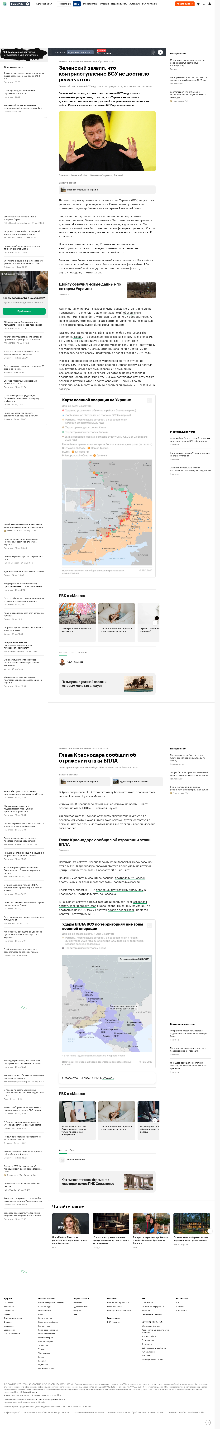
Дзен (75, 1314)
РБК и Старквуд (181, 1244)
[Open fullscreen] (149, 400)
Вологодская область (48, 1322)
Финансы (8, 418)
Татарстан (43, 1345)
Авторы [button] (63, 652)
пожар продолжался (121, 909)
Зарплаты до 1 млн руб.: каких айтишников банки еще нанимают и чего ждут (188, 94)
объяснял (129, 312)
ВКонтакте (77, 1302)
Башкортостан (45, 1318)
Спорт (7, 404)
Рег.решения (148, 1340)
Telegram (77, 1310)
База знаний (9, 1329)
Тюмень (41, 1349)
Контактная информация (153, 1306)
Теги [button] (72, 652)
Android (180, 1306)
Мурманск (43, 1364)
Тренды (173, 68)
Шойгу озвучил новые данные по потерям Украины (90, 286)
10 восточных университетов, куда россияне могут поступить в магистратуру (187, 62)
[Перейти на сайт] (24, 55)
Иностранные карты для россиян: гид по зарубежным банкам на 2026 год (189, 78)
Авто (6, 1098)
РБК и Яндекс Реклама (14, 651)
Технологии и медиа (13, 237)
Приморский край (46, 1368)
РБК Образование (12, 1333)
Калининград (44, 1325)
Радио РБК (17, 4)
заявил (123, 204)
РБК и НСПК (9, 342)
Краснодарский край (48, 1329)
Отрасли (8, 1142)
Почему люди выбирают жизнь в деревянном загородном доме (191, 1239)
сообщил (142, 791)
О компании (147, 1302)
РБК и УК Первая (11, 562)
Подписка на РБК (115, 1306)
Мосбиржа (32, 1399)
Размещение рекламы (152, 1314)
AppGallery (181, 1310)
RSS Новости (113, 1322)
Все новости (12, 67)
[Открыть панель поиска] (204, 4)
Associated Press (130, 208)
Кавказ (41, 1356)
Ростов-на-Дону (45, 1341)
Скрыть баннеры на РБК (118, 1302)
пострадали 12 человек (130, 877)
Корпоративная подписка (119, 1310)
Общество (9, 111)
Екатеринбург (44, 1306)
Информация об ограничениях (19, 1412)
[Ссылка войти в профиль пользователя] (209, 3)
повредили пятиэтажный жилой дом (119, 889)
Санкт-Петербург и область (51, 1302)
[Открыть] (24, 4)
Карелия (42, 1360)
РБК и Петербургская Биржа (17, 222)
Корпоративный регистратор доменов (155, 1331)
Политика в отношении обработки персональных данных (136, 1412)
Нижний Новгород (46, 1333)
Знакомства (147, 1343)
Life (54, 1247)
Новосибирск (44, 1310)
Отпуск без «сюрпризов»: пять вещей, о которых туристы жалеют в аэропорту (190, 773)
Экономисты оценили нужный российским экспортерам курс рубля (189, 788)
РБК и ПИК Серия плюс (14, 844)
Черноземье (44, 1353)
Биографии (9, 1325)
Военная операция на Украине (74, 61)
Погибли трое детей (81, 869)
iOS (178, 1302)
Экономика (9, 1306)
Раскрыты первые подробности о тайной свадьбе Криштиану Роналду (150, 1240)
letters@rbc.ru (30, 1391)
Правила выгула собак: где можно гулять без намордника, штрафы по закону (188, 757)
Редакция (146, 1310)
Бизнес (7, 372)
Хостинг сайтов (149, 1336)
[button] (198, 4)
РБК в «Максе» (72, 596)
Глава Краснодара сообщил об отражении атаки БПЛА (105, 842)
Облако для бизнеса (151, 1325)
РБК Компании (10, 876)
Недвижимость (177, 763)
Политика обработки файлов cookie (186, 1412)
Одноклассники (80, 1306)
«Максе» (108, 1077)
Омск (40, 1314)
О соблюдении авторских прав (53, 1412)
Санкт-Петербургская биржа (51, 1399)
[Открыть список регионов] (198, 4)
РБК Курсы (146, 1355)
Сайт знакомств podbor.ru (154, 1347)
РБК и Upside (10, 1189)
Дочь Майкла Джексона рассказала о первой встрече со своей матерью (70, 1240)
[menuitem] (43, 4)
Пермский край (45, 1337)
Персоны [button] (82, 652)
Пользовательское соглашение (88, 1412)
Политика (8, 81)
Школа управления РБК (152, 1359)
